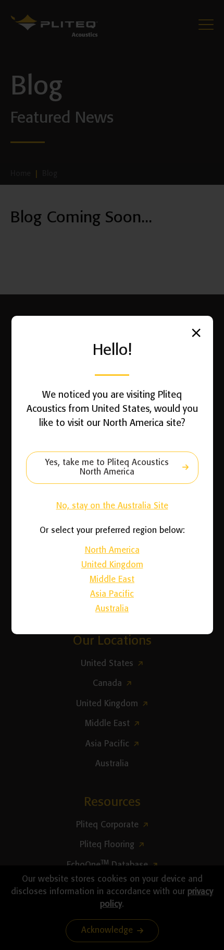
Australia (112, 608)
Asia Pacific (112, 594)
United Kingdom (112, 565)
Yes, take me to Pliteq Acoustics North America (107, 467)
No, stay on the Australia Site (112, 506)
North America (112, 550)
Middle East (112, 579)
